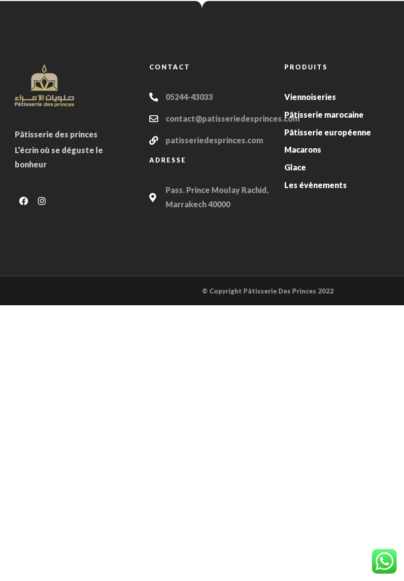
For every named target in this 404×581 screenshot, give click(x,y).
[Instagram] (42, 201)
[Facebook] (24, 201)
